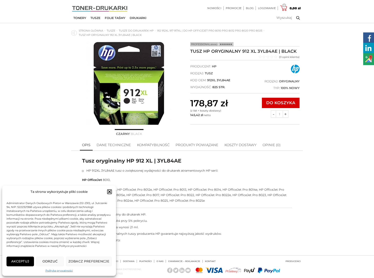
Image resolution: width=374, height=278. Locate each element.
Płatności (145, 261)
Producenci (293, 261)
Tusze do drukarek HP (136, 30)
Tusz (209, 73)
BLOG (250, 8)
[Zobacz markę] (295, 72)
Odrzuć (50, 261)
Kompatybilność (153, 145)
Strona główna (91, 30)
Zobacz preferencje (88, 261)
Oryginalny (289, 81)
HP (214, 66)
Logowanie (267, 8)
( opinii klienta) (289, 57)
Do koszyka (280, 102)
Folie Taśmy (115, 18)
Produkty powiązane (197, 145)
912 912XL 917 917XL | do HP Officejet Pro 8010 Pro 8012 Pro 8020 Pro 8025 (209, 30)
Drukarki (138, 18)
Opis (86, 145)
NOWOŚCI (214, 8)
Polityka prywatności (59, 270)
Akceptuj (20, 261)
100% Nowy (290, 88)
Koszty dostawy (240, 145)
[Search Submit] (294, 18)
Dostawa (128, 261)
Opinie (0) (271, 145)
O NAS (159, 261)
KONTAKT (210, 261)
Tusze (95, 18)
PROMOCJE (234, 8)
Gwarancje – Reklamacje (184, 261)
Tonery (79, 18)
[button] (109, 192)
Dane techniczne (114, 145)
